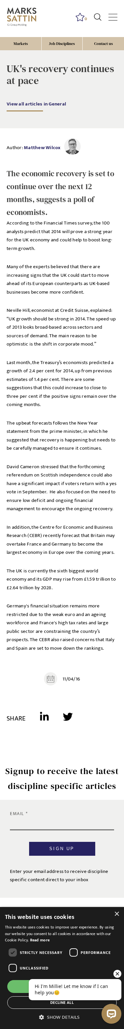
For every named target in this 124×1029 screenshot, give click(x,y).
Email (18, 813)
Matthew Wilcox (42, 148)
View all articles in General (36, 104)
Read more (40, 940)
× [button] (116, 914)
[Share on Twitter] (68, 719)
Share (16, 718)
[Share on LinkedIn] (51, 719)
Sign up (61, 848)
